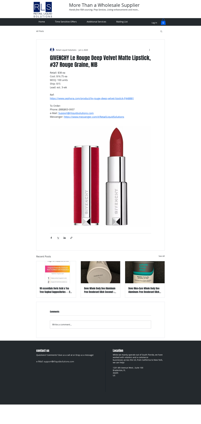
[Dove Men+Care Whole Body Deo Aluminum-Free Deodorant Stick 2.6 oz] (145, 272)
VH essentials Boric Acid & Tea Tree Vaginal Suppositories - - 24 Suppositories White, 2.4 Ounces (55, 290)
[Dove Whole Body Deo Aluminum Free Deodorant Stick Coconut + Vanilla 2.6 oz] (100, 272)
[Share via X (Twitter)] (58, 238)
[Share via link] (71, 238)
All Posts (40, 31)
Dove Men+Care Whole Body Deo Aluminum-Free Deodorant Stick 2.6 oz (143, 290)
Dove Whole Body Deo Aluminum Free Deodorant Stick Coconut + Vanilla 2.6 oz (99, 290)
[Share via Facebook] (51, 238)
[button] (163, 22)
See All (162, 256)
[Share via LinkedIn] (64, 238)
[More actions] (149, 50)
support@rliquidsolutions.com (59, 361)
